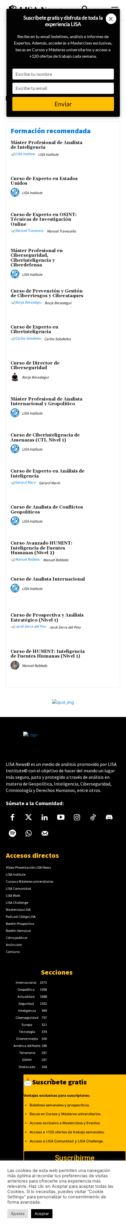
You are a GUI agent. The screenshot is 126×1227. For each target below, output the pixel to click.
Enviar (63, 103)
